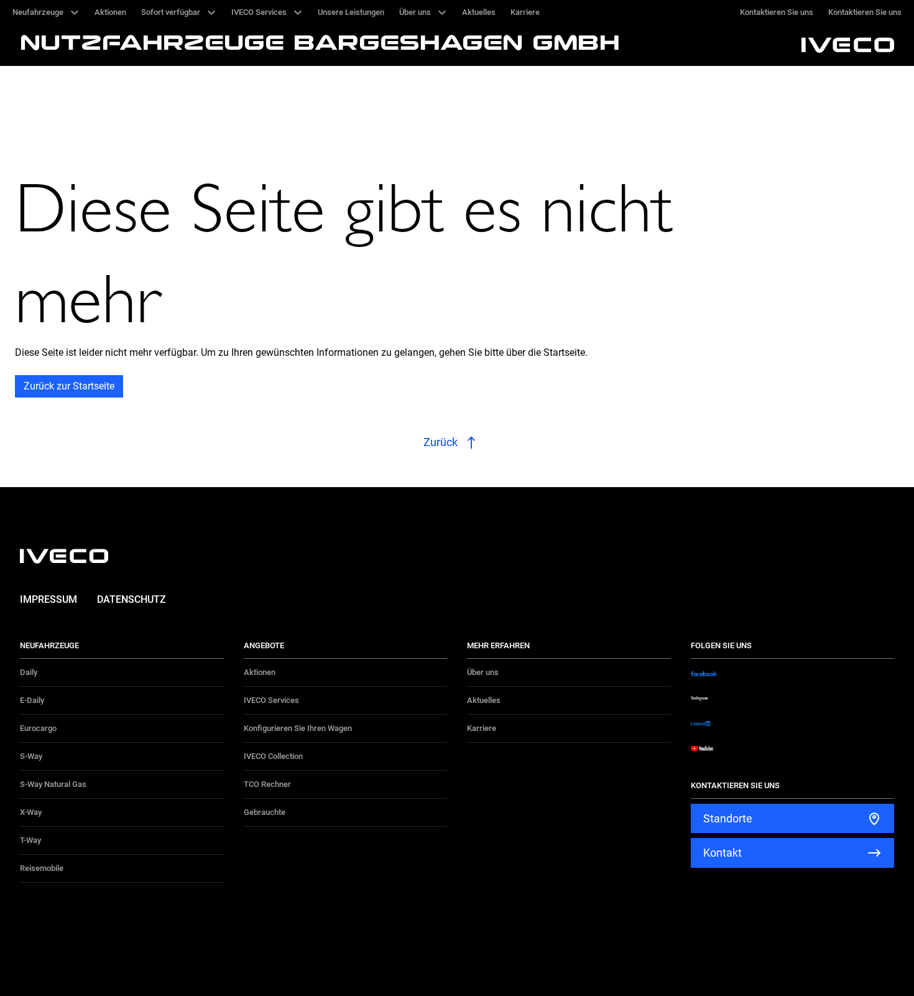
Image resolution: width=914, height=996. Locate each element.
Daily (28, 672)
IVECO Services (271, 700)
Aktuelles (484, 700)
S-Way (31, 756)
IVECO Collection (273, 756)
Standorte (727, 818)
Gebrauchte (264, 812)
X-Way (31, 812)
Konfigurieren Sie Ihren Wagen (298, 728)
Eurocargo (38, 728)
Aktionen (259, 672)
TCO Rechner (267, 784)
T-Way (30, 840)
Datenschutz (131, 599)
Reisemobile (41, 868)
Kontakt (722, 852)
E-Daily (32, 700)
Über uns (483, 672)
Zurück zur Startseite (69, 386)
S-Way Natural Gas (53, 784)
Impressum (48, 599)
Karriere (481, 728)
